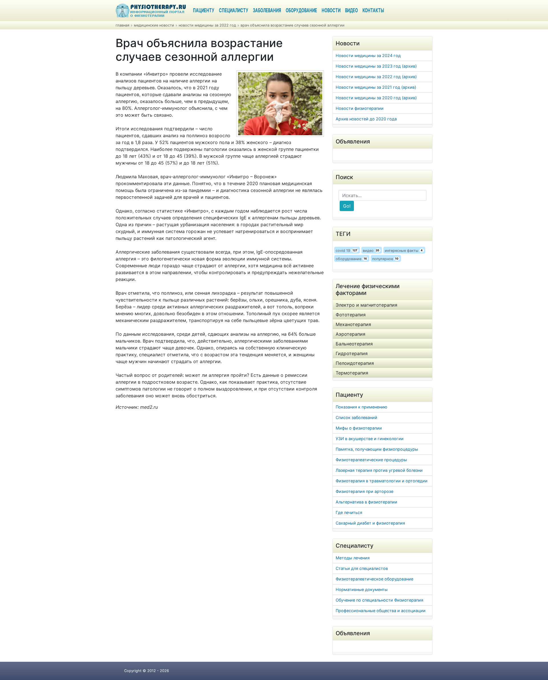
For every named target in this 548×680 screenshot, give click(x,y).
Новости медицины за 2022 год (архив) (376, 76)
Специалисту (233, 10)
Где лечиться (349, 512)
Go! (346, 206)
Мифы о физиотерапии (359, 428)
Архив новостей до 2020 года (366, 118)
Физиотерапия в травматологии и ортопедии (382, 480)
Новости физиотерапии (360, 108)
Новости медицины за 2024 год (368, 55)
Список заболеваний (356, 417)
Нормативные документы (362, 589)
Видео (351, 10)
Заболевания (267, 10)
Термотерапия (352, 373)
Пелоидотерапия (355, 363)
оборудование (351, 259)
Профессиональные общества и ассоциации (381, 610)
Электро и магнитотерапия (366, 305)
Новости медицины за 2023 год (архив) (376, 66)
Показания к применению (361, 406)
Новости (331, 10)
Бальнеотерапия (354, 344)
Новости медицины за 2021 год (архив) (376, 87)
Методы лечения (353, 557)
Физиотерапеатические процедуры (371, 459)
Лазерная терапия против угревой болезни (379, 470)
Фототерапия (351, 314)
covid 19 (346, 250)
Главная (122, 25)
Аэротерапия (350, 334)
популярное (385, 259)
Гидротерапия (352, 353)
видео (371, 250)
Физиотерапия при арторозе (364, 491)
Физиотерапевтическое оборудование (374, 578)
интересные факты (404, 250)
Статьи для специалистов (362, 568)
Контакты (373, 10)
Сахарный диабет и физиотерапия (370, 523)
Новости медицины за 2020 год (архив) (376, 97)
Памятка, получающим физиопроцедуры (377, 449)
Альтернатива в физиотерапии (366, 501)
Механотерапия (353, 324)
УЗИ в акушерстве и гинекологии (370, 438)
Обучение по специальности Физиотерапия (379, 600)
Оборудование (301, 10)
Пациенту (203, 10)
